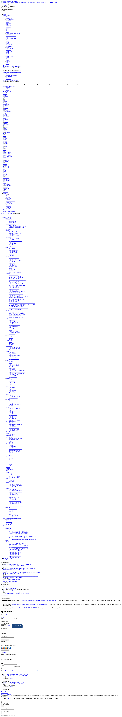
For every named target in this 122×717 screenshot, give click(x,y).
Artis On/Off (12, 392)
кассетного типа (13, 495)
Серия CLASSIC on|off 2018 (15, 484)
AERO (7, 24)
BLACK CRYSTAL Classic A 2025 (17, 285)
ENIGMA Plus (12, 447)
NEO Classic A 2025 (13, 275)
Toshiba (8, 87)
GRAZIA (11, 452)
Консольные (9, 77)
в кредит (8, 625)
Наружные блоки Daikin (15, 544)
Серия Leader (12, 434)
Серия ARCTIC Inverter (14, 355)
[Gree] (5, 134)
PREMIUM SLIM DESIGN (15, 301)
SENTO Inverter (13, 221)
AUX (7, 29)
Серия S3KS (12, 242)
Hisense (8, 28)
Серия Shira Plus (13, 410)
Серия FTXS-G (12, 416)
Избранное (8, 206)
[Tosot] (5, 190)
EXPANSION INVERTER (15, 272)
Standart (11, 361)
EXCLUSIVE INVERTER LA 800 (17, 314)
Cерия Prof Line (13, 265)
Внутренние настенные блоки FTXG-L (18, 545)
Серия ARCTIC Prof (14, 359)
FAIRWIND (12, 480)
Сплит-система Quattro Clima (13, 33)
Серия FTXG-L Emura (14, 420)
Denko (4, 118)
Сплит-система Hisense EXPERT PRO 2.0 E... (14, 577)
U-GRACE (11, 383)
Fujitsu (7, 57)
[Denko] (5, 119)
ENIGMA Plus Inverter (14, 451)
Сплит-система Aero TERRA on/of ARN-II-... (14, 573)
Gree (7, 30)
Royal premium (9, 56)
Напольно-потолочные (11, 75)
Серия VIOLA (12, 321)
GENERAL (6, 131)
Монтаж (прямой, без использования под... (15, 670)
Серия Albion (12, 389)
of (12, 510)
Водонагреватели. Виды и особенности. (13, 590)
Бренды (5, 94)
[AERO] (5, 96)
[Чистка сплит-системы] (39, 670)
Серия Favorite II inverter (15, 233)
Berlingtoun (9, 20)
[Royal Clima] (6, 179)
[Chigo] (5, 114)
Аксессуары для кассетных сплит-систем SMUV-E (24, 536)
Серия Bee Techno (13, 322)
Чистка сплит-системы (31, 670)
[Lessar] (5, 146)
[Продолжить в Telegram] (1, 706)
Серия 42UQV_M (13, 398)
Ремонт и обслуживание (9, 211)
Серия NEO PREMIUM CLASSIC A (17, 291)
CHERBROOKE (10, 19)
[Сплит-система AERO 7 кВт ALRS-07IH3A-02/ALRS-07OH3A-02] (19, 568)
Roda (4, 171)
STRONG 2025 (12, 282)
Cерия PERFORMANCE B (15, 490)
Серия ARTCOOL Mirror (15, 375)
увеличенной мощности (15, 501)
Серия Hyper (12, 369)
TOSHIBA (8, 23)
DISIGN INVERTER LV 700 (16, 316)
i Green (10, 402)
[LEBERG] (6, 143)
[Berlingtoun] (6, 105)
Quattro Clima (6, 166)
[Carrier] (5, 110)
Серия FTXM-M (13, 415)
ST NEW (11, 458)
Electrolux (8, 50)
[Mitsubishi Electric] (8, 153)
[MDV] (5, 151)
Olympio (11, 400)
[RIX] (4, 170)
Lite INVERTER (13, 252)
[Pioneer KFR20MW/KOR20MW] (11, 579)
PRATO (11, 344)
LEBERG (8, 25)
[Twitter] (4, 648)
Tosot (4, 189)
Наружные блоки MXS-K (15, 556)
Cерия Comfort (12, 489)
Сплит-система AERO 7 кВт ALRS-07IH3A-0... (14, 569)
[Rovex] (5, 176)
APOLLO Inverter (13, 454)
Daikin (7, 90)
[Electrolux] (6, 124)
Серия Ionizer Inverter (14, 366)
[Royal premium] (7, 181)
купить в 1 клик (17, 625)
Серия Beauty (12, 320)
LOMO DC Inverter (13, 331)
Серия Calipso (12, 390)
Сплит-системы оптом (6, 694)
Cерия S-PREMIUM (14, 503)
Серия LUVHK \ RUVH (15, 396)
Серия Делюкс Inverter (14, 348)
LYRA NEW (12, 381)
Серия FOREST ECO (14, 258)
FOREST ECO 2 (13, 266)
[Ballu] (5, 101)
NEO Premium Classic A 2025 (16, 283)
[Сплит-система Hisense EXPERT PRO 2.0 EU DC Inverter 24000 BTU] (20, 576)
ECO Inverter (12, 403)
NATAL (11, 379)
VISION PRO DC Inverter (15, 281)
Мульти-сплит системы (9, 86)
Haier (7, 47)
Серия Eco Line (12, 261)
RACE (10, 455)
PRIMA (11, 445)
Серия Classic (12, 422)
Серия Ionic (12, 387)
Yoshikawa (8, 16)
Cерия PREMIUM (13, 494)
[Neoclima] (6, 160)
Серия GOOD (12, 368)
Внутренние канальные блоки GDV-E (18, 537)
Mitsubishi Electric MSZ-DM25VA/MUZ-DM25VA (15, 675)
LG (7, 37)
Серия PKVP (12, 246)
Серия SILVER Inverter (14, 354)
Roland (7, 22)
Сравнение (9, 207)
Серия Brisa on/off (13, 250)
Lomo (10, 330)
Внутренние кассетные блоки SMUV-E (19, 535)
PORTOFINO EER (13, 439)
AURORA (11, 481)
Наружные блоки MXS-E (15, 552)
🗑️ (3, 706)
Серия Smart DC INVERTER (16, 294)
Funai (7, 64)
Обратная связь (4, 693)
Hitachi (7, 62)
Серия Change (12, 323)
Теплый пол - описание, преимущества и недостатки (16, 593)
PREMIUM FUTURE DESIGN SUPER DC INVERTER (22, 303)
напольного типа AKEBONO (16, 506)
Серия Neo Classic (13, 290)
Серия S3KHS (12, 243)
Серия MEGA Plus (13, 374)
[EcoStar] (5, 122)
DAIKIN (8, 43)
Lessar (7, 32)
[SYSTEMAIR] (7, 185)
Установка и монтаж (8, 209)
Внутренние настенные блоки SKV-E (18, 531)
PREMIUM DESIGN (14, 300)
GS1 (10, 460)
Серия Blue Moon (13, 486)
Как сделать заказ (10, 201)
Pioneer (8, 39)
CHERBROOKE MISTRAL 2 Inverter (18, 227)
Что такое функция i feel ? (9, 588)
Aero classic (11, 254)
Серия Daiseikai (12, 244)
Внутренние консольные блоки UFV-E (18, 533)
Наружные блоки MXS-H (15, 557)
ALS (10, 459)
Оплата (8, 199)
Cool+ (10, 336)
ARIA (10, 342)
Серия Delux (12, 425)
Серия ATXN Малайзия (14, 408)
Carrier (7, 41)
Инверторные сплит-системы (10, 80)
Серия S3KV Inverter (14, 238)
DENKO (8, 61)
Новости (8, 195)
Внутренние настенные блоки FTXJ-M (18, 543)
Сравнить (3, 641)
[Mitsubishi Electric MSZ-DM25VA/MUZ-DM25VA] (15, 674)
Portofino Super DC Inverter (15, 438)
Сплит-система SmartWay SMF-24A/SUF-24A (14, 683)
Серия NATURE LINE (14, 259)
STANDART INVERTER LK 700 (17, 313)
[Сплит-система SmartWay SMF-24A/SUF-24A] (14, 682)
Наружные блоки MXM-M (15, 550)
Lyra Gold (11, 328)
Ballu (7, 42)
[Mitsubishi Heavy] (7, 156)
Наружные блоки (13, 529)
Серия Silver (12, 352)
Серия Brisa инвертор (14, 251)
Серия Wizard (12, 234)
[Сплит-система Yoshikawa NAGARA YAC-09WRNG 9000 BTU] (19, 564)
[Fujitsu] (5, 127)
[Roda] (5, 173)
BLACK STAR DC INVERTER (16, 299)
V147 (10, 474)
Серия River (12, 263)
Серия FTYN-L (12, 411)
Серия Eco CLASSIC (14, 289)
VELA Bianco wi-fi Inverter (15, 449)
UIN (10, 465)
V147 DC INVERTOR (14, 476)
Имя (2, 663)
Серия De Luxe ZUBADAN (15, 424)
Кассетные (8, 73)
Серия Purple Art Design (14, 295)
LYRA (10, 384)
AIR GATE (11, 441)
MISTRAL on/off (13, 225)
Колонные (8, 79)
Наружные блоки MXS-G (15, 554)
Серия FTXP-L (12, 413)
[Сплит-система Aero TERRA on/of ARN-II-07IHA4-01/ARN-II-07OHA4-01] (21, 572)
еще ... (4, 65)
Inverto (10, 339)
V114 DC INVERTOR (14, 477)
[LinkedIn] (10, 648)
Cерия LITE (12, 248)
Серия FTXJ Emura (13, 418)
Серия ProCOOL (13, 377)
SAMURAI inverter (13, 515)
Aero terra (11, 255)
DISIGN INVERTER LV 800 (16, 317)
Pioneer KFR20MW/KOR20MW (10, 581)
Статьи (8, 197)
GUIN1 (10, 462)
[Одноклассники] (6, 648)
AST (10, 463)
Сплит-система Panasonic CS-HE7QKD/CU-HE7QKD (24, 607)
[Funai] (5, 129)
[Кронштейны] (61, 614)
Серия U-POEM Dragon (14, 325)
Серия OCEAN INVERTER (15, 260)
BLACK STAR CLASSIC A (15, 292)
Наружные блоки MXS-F (15, 553)
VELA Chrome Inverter (14, 450)
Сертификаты (9, 203)
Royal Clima (9, 51)
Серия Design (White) (14, 430)
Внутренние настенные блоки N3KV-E (18, 532)
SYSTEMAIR (9, 48)
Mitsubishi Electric (10, 44)
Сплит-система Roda (11, 36)
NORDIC (11, 442)
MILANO (11, 343)
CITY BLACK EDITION (15, 404)
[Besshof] (5, 108)
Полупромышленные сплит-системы (12, 72)
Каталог (5, 14)
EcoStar (8, 55)
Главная (8, 194)
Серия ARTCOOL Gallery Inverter (17, 372)
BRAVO (11, 406)
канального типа (13, 504)
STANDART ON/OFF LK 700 (16, 312)
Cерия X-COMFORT (14, 497)
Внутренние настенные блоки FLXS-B (18, 547)
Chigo (7, 58)
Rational (11, 338)
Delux (10, 363)
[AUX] (5, 99)
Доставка (8, 198)
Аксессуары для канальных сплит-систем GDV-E (24, 539)
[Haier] (5, 137)
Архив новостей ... (5, 595)
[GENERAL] (6, 132)
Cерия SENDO (12, 498)
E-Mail (2, 665)
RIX (4, 169)
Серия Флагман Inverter (14, 349)
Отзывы (8, 204)
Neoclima (5, 159)
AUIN (10, 464)
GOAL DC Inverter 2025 (14, 287)
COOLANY (12, 334)
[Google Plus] (3, 648)
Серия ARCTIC (13, 357)
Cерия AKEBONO (13, 493)
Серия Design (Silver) (14, 428)
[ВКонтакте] (1, 648)
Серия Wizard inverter (14, 235)
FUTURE (11, 271)
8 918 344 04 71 (4, 5)
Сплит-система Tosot (11, 38)
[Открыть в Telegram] (1, 713)
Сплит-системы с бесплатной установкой (13, 516)
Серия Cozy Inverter (13, 326)
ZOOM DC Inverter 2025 (15, 276)
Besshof (8, 53)
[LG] (4, 148)
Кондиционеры (7, 15)
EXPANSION (12, 269)
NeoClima (8, 92)
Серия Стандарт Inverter (15, 347)
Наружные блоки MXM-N (15, 549)
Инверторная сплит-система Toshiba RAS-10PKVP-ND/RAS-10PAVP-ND (29, 604)
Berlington (5, 102)
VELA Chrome (12, 446)
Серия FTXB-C (12, 412)
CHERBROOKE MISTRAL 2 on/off (17, 226)
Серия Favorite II (13, 231)
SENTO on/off (12, 222)
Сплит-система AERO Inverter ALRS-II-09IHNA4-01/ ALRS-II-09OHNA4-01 (38, 600)
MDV (7, 60)
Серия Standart (12, 426)
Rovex (7, 52)
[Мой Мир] (7, 648)
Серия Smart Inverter (14, 364)
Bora (10, 327)
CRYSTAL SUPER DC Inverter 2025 (17, 280)
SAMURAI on (13, 509)
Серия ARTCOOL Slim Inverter (16, 373)
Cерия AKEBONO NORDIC (16, 502)
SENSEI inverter (13, 514)
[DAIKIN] (6, 117)
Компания (5, 193)
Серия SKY (12, 356)
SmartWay (8, 27)
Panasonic (8, 34)
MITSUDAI (9, 18)
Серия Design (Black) (14, 429)
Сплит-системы (7, 91)
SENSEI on (12, 511)
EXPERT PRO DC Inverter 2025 (16, 277)
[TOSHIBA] (6, 188)
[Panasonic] (6, 162)
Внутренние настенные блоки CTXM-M (19, 548)
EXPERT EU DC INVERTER (16, 297)
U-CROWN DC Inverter (14, 332)
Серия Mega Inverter (14, 365)
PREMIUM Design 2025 (14, 278)
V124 (10, 473)
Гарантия (8, 202)
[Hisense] (5, 139)
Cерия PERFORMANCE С (15, 492)
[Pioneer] (5, 165)
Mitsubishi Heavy (10, 46)
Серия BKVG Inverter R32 (15, 241)
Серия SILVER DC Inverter (15, 485)
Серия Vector (12, 391)
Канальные (9, 76)
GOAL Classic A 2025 (14, 286)
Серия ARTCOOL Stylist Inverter (16, 370)
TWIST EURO (12, 382)
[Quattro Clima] (7, 167)
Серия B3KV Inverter (14, 239)
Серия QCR (12, 395)
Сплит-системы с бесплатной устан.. (12, 66)
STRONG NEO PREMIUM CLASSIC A (18, 296)
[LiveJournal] (9, 648)
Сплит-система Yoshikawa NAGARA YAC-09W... (15, 565)
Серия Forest (12, 264)
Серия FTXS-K (12, 417)
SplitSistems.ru (10, 698)
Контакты (8, 208)
